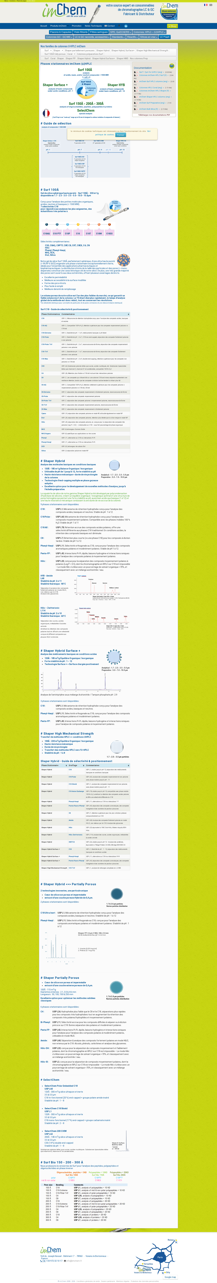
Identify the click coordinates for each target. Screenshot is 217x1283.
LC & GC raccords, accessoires (91, 37)
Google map (170, 1277)
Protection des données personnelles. (145, 1281)
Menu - (7, 1)
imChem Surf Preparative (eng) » (153, 103)
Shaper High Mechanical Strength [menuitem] (152, 50)
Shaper (57, 50)
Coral (70, 54)
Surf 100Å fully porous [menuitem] (55, 54)
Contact (111, 25)
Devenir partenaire (108, 1281)
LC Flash (164, 37)
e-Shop (172, 26)
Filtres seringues (99, 32)
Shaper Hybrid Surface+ (103, 58)
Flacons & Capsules (60, 32)
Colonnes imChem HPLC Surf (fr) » (154, 75)
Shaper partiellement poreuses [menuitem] (79, 50)
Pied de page (21, 1)
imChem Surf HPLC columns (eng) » (154, 81)
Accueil (43, 25)
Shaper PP (71, 58)
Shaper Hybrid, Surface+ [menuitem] (122, 50)
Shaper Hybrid (83, 58)
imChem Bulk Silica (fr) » (149, 109)
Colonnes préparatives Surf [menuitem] (90, 54)
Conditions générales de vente (88, 1281)
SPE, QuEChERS (120, 32)
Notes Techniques (93, 25)
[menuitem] (44, 25)
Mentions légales (122, 1281)
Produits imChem (58, 25)
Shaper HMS (122, 58)
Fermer (120, 134)
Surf (47, 50)
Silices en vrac (148, 37)
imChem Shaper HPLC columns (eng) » (155, 97)
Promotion (76, 25)
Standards (117, 37)
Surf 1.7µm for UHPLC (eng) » (151, 72)
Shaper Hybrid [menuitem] (103, 50)
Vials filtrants (81, 32)
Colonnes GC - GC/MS (58, 37)
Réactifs (131, 37)
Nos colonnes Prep (139, 58)
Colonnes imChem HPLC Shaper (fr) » (155, 91)
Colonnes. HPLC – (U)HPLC (149, 32)
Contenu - (13, 1)
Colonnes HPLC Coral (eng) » (151, 88)
